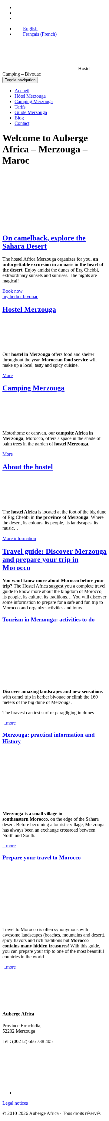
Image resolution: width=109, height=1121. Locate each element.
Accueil (22, 90)
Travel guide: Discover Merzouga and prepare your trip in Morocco (54, 559)
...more (9, 722)
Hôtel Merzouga (30, 96)
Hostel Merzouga (29, 309)
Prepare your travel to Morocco (41, 857)
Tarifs (20, 106)
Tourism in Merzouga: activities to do (48, 619)
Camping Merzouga (34, 101)
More (7, 375)
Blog (19, 117)
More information (19, 538)
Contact (22, 123)
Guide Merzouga (31, 112)
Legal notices (15, 1103)
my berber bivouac (20, 293)
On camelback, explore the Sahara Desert (44, 242)
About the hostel (27, 467)
